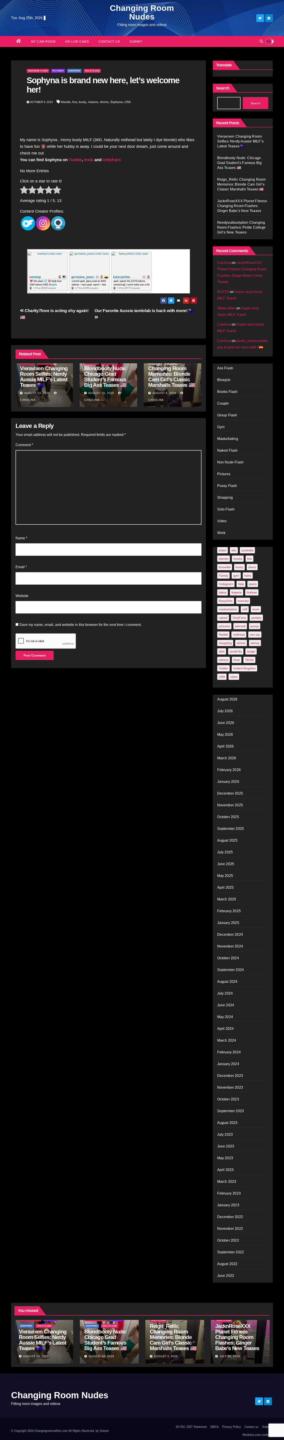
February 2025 (229, 911)
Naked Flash (227, 450)
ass (233, 550)
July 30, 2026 (229, 1356)
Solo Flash (92, 70)
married (243, 601)
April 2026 (225, 746)
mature (93, 102)
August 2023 (227, 1123)
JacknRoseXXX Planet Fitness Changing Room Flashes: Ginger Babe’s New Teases (242, 206)
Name (21, 538)
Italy (241, 584)
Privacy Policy (231, 1426)
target (251, 651)
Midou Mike (226, 308)
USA (127, 102)
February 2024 (229, 1052)
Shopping (74, 70)
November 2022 (230, 1228)
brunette (225, 567)
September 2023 (230, 1111)
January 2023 (228, 1205)
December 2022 (230, 1217)
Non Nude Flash (38, 70)
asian (222, 550)
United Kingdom (244, 668)
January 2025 (228, 923)
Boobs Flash (227, 392)
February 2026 (229, 770)
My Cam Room (43, 41)
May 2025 (225, 876)
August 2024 (227, 981)
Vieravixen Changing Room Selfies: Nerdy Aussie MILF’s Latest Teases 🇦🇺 (44, 376)
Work (221, 533)
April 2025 (225, 887)
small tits (236, 651)
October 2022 (228, 1240)
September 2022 (230, 1252)
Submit (136, 41)
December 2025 (230, 793)
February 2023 (229, 1193)
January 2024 (228, 1064)
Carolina (224, 263)
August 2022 (227, 1264)
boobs (237, 558)
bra (74, 102)
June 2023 (225, 1146)
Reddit (223, 634)
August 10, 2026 (101, 393)
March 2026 (226, 758)
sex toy (255, 634)
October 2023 (228, 1099)
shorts (104, 102)
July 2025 (225, 852)
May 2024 (225, 1017)
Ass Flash (225, 368)
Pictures (58, 70)
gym (236, 575)
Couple (223, 403)
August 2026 (227, 699)
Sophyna (116, 102)
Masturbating (227, 439)
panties (256, 617)
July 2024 (225, 993)
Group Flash (227, 415)
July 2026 (225, 711)
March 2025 (226, 899)
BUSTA (223, 292)
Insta (88, 160)
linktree (252, 592)
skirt (222, 651)
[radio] (24, 191)
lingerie (236, 592)
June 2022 (225, 1276)
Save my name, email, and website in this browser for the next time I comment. (80, 625)
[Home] (18, 41)
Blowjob (223, 380)
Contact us (109, 41)
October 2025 (228, 817)
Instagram (226, 584)
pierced (240, 626)
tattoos (223, 660)
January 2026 (228, 781)
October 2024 (228, 958)
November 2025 (230, 805)
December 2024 (230, 934)
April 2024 (225, 1029)
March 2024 (226, 1040)
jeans (252, 584)
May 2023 (225, 1158)
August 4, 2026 (164, 393)
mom (255, 609)
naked (223, 617)
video (234, 676)
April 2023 (225, 1170)
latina (222, 592)
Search (222, 88)
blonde (66, 102)
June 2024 (225, 1005)
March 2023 (226, 1181)
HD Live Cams (77, 41)
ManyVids (226, 601)
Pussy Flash (227, 486)
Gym (221, 427)
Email (21, 567)
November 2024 (230, 946)
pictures (224, 626)
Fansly (223, 575)
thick (236, 660)
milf (244, 609)
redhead (239, 634)
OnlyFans (112, 160)
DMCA (214, 1426)
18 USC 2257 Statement (191, 1426)
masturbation (228, 609)
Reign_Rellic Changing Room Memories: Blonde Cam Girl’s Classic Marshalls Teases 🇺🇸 (171, 374)
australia (247, 550)
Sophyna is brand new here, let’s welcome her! (103, 85)
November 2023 (230, 1087)
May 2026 (225, 734)
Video (222, 521)
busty (82, 102)
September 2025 (230, 829)
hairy (247, 575)
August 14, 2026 (37, 393)
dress (252, 567)
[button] (261, 41)
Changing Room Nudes (142, 12)
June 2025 (225, 864)
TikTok (249, 660)
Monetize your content (257, 1434)
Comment (24, 445)
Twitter (223, 668)
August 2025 (227, 840)
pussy (254, 626)
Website (22, 596)
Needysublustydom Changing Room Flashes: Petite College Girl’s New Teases (241, 227)
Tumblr (75, 160)
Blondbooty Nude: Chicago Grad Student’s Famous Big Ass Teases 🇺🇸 (105, 376)
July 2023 (225, 1134)
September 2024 (230, 970)
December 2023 (230, 1076)
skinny (254, 643)
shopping (225, 643)
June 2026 (225, 723)
